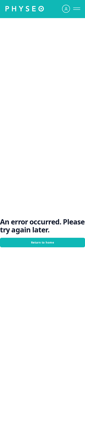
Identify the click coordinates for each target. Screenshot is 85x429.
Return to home (42, 242)
